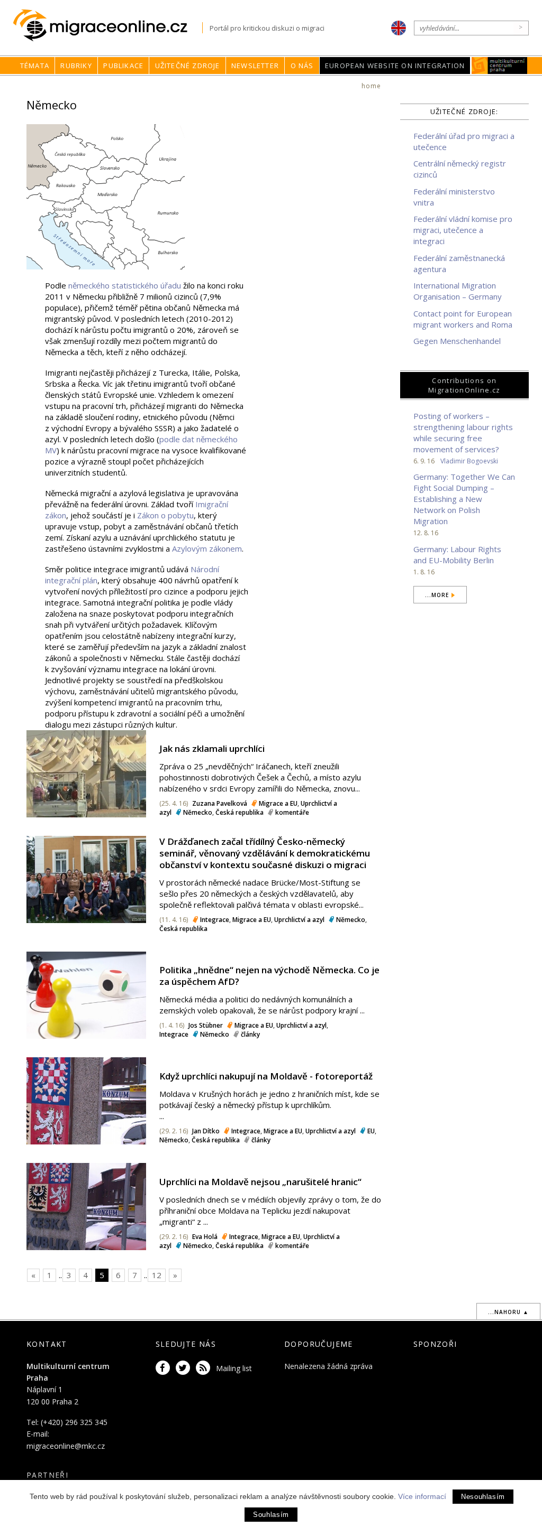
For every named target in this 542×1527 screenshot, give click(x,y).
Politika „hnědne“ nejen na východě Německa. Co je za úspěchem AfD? (269, 976)
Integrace (214, 919)
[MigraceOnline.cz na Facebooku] (165, 1368)
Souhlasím (271, 1515)
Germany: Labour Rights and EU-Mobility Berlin (457, 554)
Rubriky (76, 65)
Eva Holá (205, 1236)
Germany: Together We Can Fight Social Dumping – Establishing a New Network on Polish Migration (464, 498)
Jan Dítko (206, 1130)
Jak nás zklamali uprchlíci (212, 748)
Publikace (123, 65)
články (250, 1034)
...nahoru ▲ (508, 1312)
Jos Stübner (205, 1025)
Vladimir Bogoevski (469, 461)
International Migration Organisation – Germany (457, 291)
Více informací (422, 1496)
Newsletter (255, 65)
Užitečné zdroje (187, 65)
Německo (197, 812)
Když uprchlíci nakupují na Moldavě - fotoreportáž (266, 1076)
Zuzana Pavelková (219, 803)
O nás (302, 65)
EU (371, 1130)
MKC (500, 65)
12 (156, 1275)
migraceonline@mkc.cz (65, 1446)
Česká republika (239, 812)
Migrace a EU (278, 803)
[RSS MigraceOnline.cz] (205, 1368)
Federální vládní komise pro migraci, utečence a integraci (462, 229)
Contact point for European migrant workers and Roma (462, 319)
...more (437, 595)
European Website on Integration (395, 65)
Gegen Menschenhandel (457, 341)
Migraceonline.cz (107, 25)
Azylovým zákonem (207, 548)
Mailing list (234, 1368)
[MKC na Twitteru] (185, 1368)
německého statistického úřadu (124, 285)
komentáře (292, 812)
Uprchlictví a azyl (299, 919)
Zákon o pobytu (165, 515)
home (372, 85)
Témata (34, 65)
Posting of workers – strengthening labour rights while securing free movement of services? (463, 432)
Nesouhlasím (483, 1497)
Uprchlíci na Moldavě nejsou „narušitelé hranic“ (260, 1182)
